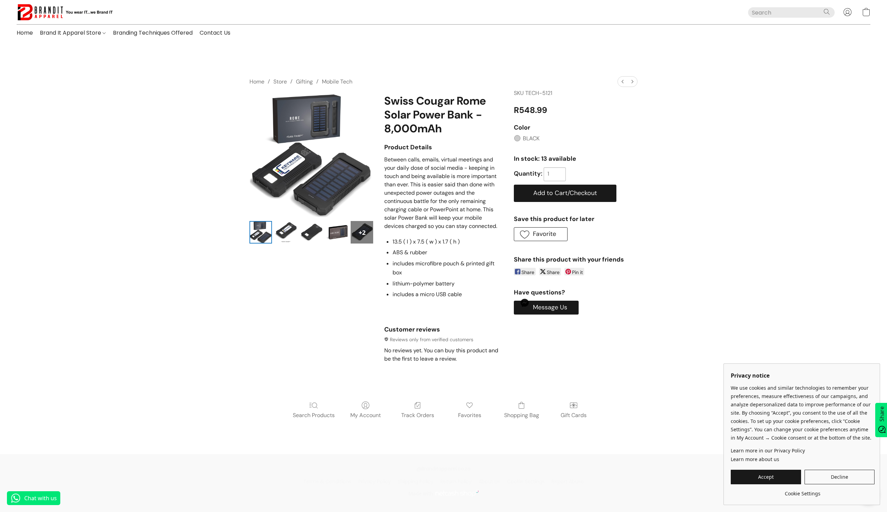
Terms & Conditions (327, 481)
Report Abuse (568, 481)
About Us (489, 481)
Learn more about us (755, 459)
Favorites (469, 415)
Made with (421, 493)
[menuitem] (622, 82)
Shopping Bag (521, 415)
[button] (65, 12)
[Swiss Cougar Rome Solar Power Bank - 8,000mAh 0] (260, 232)
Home (25, 33)
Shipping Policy (415, 481)
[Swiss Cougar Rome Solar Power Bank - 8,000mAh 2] (311, 232)
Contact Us (215, 33)
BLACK (531, 138)
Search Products (314, 415)
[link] (803, 491)
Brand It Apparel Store (71, 33)
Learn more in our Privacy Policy (768, 450)
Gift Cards (574, 415)
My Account (365, 415)
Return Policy (456, 481)
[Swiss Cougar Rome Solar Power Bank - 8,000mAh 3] (336, 232)
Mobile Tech (337, 81)
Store (280, 81)
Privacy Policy (374, 481)
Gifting (304, 81)
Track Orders (417, 415)
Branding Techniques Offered (153, 33)
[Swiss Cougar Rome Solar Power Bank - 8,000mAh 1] (286, 232)
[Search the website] (827, 12)
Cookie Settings (526, 481)
